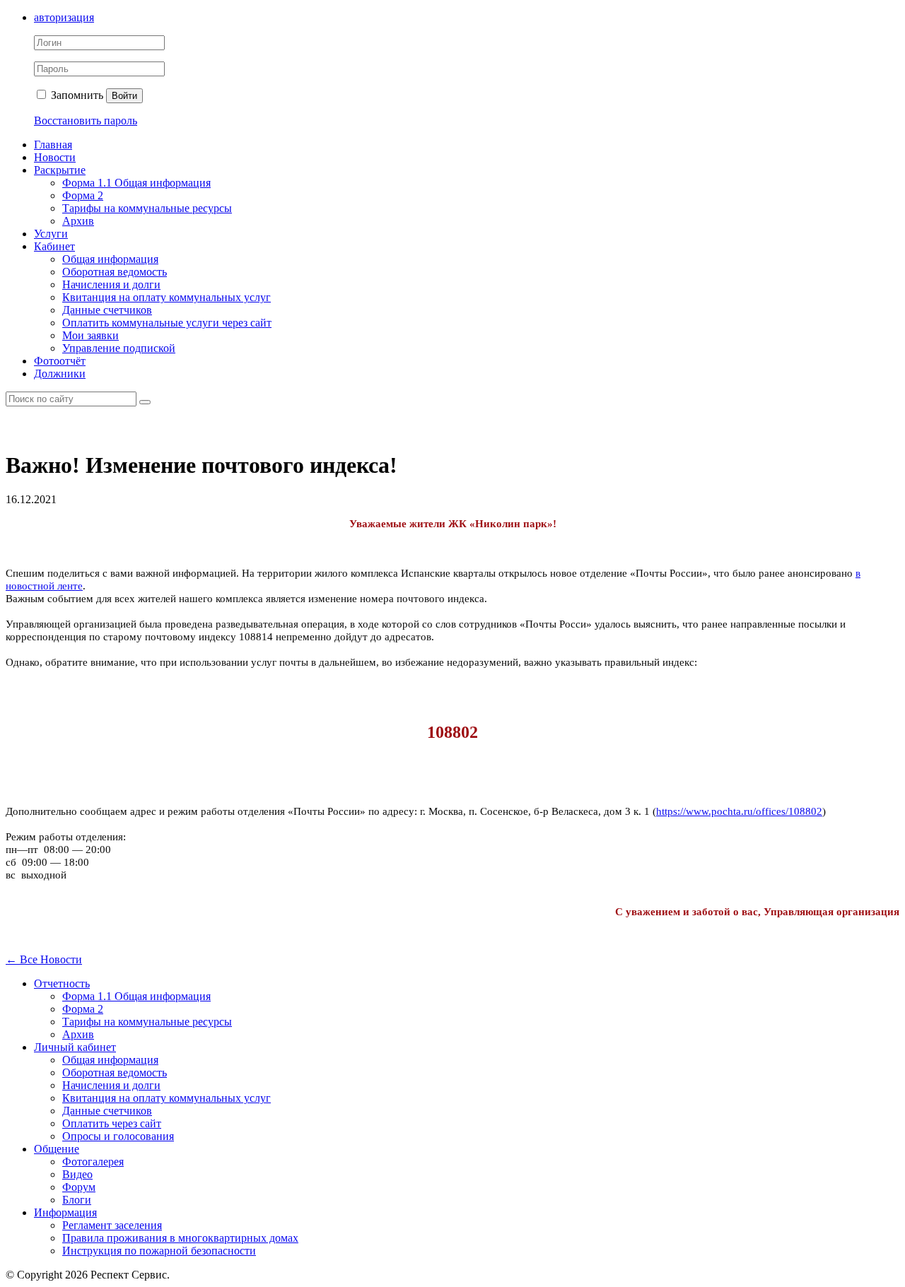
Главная (53, 145)
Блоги (76, 1200)
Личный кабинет (75, 1047)
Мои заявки (90, 335)
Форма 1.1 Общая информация (136, 183)
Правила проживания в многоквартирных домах (180, 1238)
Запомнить (75, 95)
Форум (78, 1187)
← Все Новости (44, 959)
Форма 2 (82, 195)
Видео (77, 1174)
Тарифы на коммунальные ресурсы (147, 208)
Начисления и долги (111, 284)
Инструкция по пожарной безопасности (159, 1251)
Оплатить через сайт (111, 1123)
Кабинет (54, 246)
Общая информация (110, 259)
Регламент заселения (112, 1225)
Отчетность (62, 983)
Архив (78, 221)
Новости (55, 157)
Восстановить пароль (85, 120)
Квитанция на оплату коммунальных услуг (166, 297)
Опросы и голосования (118, 1136)
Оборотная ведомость (114, 272)
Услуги (51, 234)
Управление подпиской (118, 348)
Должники (60, 374)
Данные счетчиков (107, 310)
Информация (65, 1212)
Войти (124, 95)
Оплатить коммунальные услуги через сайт (167, 323)
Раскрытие (60, 170)
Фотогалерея (93, 1162)
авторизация (64, 17)
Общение (56, 1149)
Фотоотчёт (60, 361)
